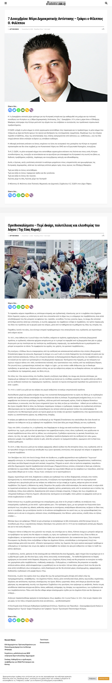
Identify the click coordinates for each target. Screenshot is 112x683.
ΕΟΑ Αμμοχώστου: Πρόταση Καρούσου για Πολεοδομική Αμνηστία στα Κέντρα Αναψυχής (20, 647)
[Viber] (31, 110)
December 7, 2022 (27, 236)
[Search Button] (106, 3)
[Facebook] (10, 110)
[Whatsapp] (18, 110)
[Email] (23, 110)
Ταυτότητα (44, 640)
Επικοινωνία (44, 642)
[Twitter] (14, 110)
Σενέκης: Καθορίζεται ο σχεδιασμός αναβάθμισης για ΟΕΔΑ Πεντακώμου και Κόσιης (19, 662)
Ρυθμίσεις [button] (92, 678)
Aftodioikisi (14, 29)
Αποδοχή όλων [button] (103, 678)
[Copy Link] (27, 110)
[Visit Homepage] (56, 3)
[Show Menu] (6, 3)
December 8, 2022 (27, 29)
